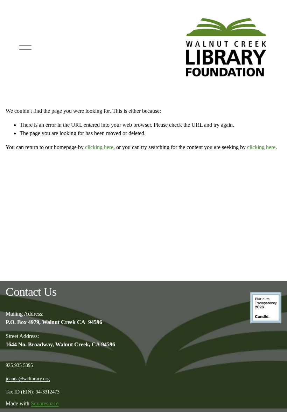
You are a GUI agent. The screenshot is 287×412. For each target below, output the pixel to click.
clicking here (99, 147)
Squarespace (44, 403)
